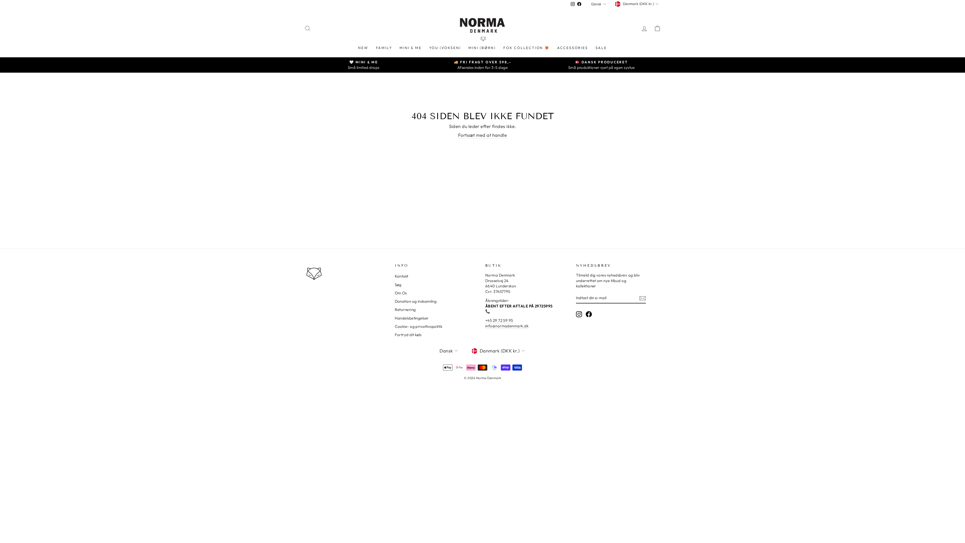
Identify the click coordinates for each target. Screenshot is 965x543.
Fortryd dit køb (408, 334)
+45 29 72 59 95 (499, 320)
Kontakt (401, 276)
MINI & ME (410, 48)
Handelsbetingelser (412, 318)
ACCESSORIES (572, 48)
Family (384, 48)
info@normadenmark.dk (506, 326)
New (363, 48)
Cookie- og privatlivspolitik (419, 326)
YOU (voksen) (445, 48)
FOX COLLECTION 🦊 (526, 48)
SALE (601, 48)
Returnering (405, 309)
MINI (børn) (482, 48)
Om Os (401, 293)
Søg (398, 284)
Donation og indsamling (416, 301)
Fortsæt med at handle (482, 135)
